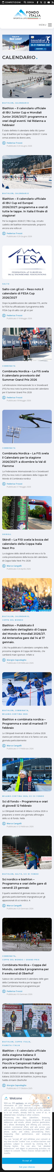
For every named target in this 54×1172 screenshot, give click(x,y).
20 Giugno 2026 (25, 145)
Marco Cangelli (14, 565)
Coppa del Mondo (12, 620)
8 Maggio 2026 (24, 400)
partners (19, 1103)
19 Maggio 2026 (25, 318)
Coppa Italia (22, 1042)
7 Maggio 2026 (24, 486)
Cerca (30, 2)
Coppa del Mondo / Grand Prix (20, 959)
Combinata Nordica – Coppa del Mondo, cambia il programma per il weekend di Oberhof (25, 969)
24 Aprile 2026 (24, 568)
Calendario (22, 103)
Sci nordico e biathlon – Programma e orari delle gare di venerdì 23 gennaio (24, 883)
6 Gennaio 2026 (25, 994)
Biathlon (8, 103)
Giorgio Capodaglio (16, 660)
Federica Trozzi (14, 142)
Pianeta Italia (11, 1045)
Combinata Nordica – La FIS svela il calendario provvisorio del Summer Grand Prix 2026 (25, 375)
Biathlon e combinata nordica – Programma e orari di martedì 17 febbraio (24, 724)
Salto (5, 284)
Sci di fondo (36, 796)
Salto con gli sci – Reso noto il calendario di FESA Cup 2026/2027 (22, 293)
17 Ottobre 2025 (25, 1088)
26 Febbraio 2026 (25, 663)
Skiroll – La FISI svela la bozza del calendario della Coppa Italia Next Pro (25, 544)
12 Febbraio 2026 (25, 826)
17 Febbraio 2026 (25, 748)
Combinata (9, 366)
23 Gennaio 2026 (25, 908)
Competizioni (13, 2)
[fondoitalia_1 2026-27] (27, 42)
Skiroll (6, 534)
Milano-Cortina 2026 (15, 714)
